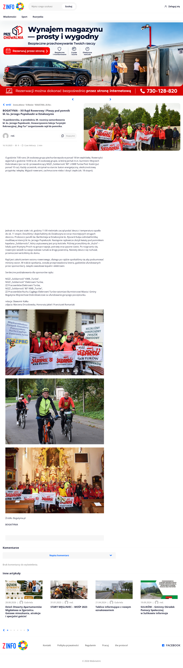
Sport (24, 16)
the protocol (121, 645)
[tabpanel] (91, 59)
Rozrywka (38, 16)
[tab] (7, 630)
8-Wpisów (29, 104)
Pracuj (105, 645)
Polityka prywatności (68, 645)
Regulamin (90, 645)
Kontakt (47, 645)
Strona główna (18, 104)
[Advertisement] (54, 200)
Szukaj (68, 6)
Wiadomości (9, 16)
